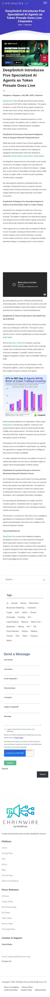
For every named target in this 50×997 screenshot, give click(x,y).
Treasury (34, 636)
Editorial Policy (40, 990)
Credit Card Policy (11, 990)
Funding (21, 617)
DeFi (17, 612)
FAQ (3, 859)
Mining (21, 627)
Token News (7, 918)
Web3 (9, 641)
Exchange (11, 617)
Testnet (9, 636)
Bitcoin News (7, 923)
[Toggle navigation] (45, 2)
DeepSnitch (7, 425)
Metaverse (11, 627)
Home (20, 25)
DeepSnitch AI (8, 101)
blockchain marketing (15, 608)
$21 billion (8, 337)
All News (5, 896)
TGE (17, 636)
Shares (25, 631)
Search (5, 769)
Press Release (13, 631)
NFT (28, 627)
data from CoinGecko (17, 343)
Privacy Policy (27, 987)
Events (33, 612)
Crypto (9, 612)
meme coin (36, 622)
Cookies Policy (26, 990)
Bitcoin (23, 603)
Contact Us (6, 961)
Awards (14, 603)
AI (7, 603)
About (4, 864)
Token (24, 636)
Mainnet (24, 622)
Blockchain (33, 603)
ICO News (6, 912)
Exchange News (8, 929)
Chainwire (31, 608)
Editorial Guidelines (10, 881)
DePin (24, 612)
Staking (34, 631)
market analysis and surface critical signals (27, 156)
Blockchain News (9, 907)
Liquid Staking (12, 622)
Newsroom (28, 25)
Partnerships (7, 875)
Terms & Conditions (11, 987)
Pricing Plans (7, 853)
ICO (29, 617)
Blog (4, 870)
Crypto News (7, 901)
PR (34, 627)
